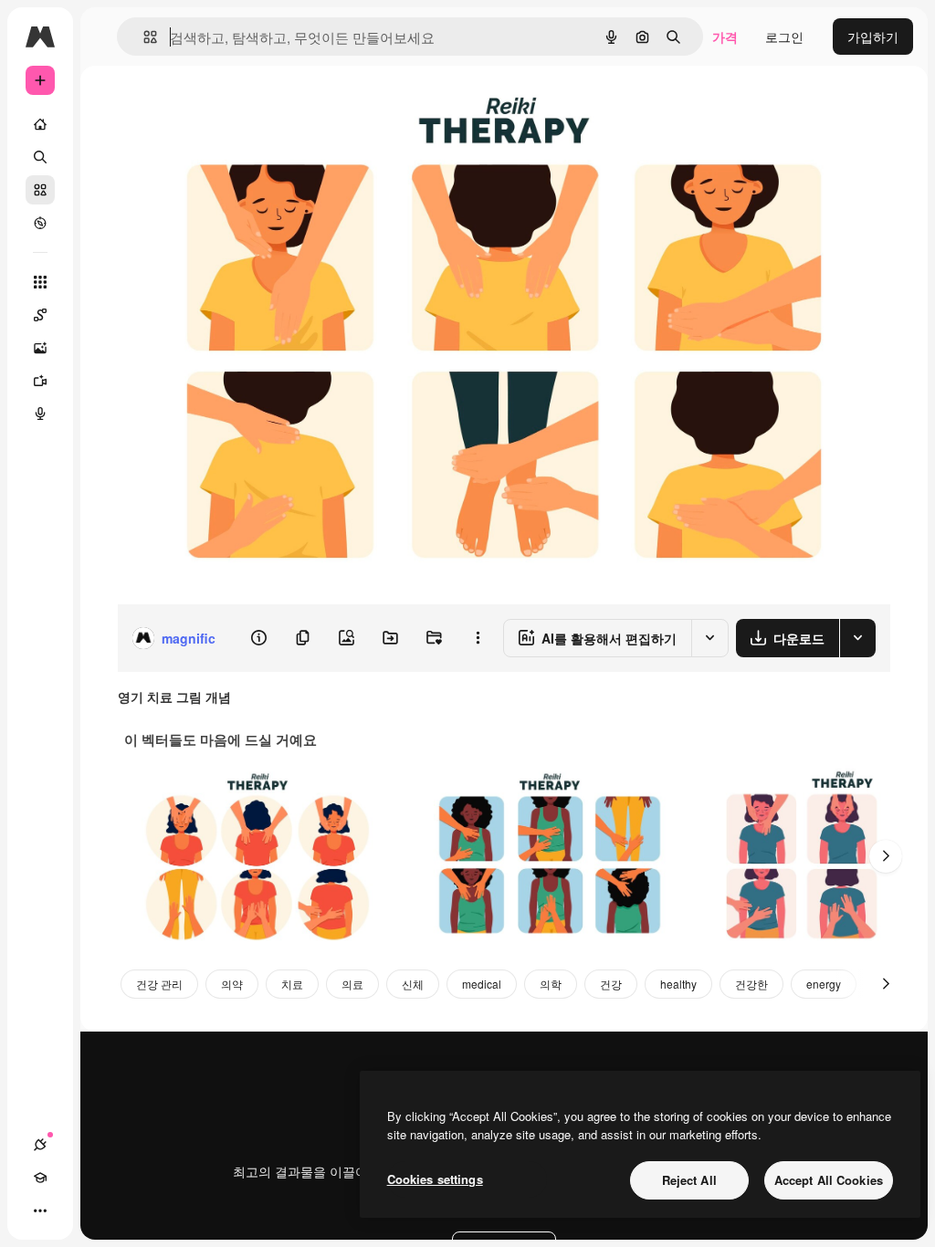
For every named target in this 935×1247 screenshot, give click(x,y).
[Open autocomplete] (143, 37)
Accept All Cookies (828, 1180)
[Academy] (40, 1177)
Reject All (689, 1180)
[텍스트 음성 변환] (40, 413)
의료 (352, 983)
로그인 (784, 36)
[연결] (40, 1144)
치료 (292, 983)
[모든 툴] (40, 282)
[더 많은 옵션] (477, 638)
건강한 (751, 983)
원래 (222, 107)
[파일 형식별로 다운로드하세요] (857, 638)
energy (823, 983)
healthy (678, 983)
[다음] (885, 856)
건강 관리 (159, 983)
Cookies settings (435, 1179)
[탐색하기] (40, 222)
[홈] (40, 124)
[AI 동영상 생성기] (40, 380)
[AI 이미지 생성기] (40, 347)
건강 (611, 983)
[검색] (40, 157)
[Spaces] (40, 315)
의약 (232, 983)
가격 (725, 36)
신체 (413, 983)
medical (481, 983)
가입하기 (872, 36)
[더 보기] (40, 1210)
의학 (551, 983)
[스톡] (40, 189)
